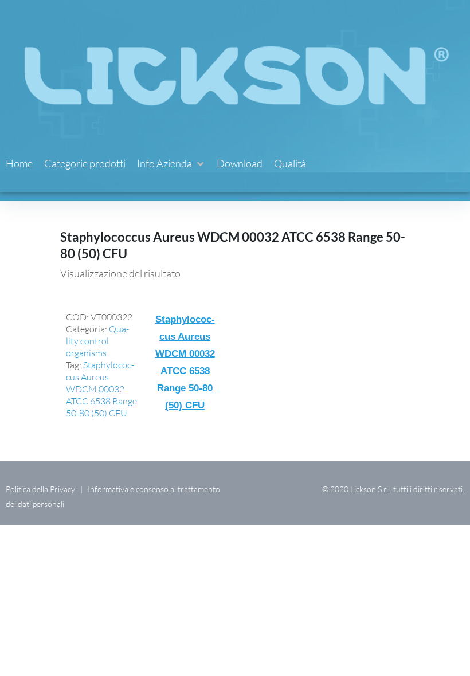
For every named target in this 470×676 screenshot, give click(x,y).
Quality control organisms (97, 341)
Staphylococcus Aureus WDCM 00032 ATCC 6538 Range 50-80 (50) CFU (101, 389)
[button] (171, 163)
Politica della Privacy (40, 489)
